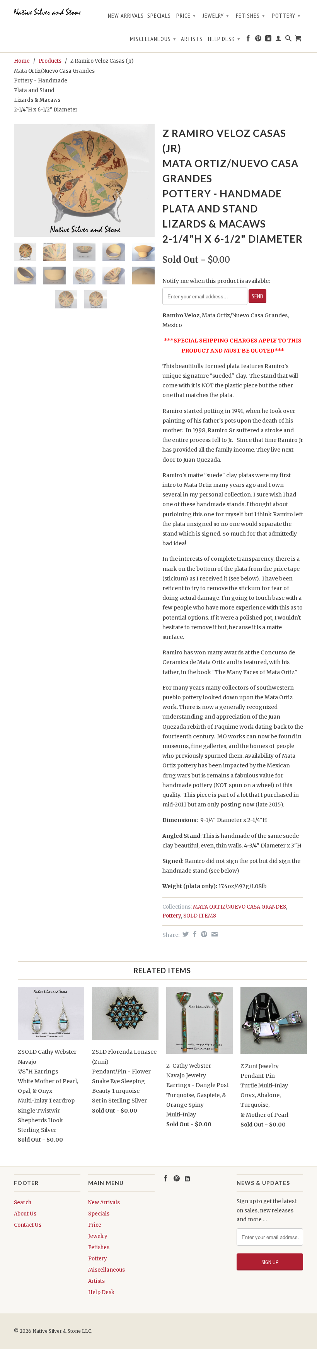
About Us (25, 1213)
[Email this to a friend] (214, 934)
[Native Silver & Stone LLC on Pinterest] (258, 40)
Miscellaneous (153, 39)
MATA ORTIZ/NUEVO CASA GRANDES (239, 907)
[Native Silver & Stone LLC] (47, 12)
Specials (159, 15)
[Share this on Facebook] (194, 934)
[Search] (288, 40)
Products (50, 61)
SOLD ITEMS (199, 915)
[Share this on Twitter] (185, 934)
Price (186, 15)
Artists (192, 39)
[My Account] (278, 40)
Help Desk (224, 39)
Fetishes (250, 15)
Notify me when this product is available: (216, 280)
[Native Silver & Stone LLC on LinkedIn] (268, 40)
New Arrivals (126, 15)
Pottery (286, 15)
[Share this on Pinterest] (203, 934)
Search (22, 1202)
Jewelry (216, 15)
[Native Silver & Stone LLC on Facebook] (248, 40)
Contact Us (27, 1225)
